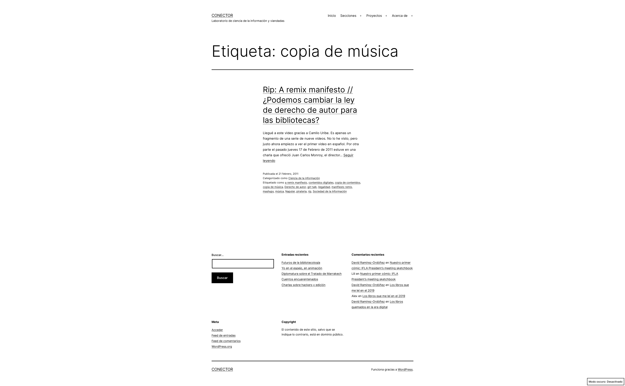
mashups (268, 191)
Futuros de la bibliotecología (301, 262)
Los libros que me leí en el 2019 (383, 296)
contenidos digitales (321, 182)
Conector (222, 15)
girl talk (312, 187)
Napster (290, 191)
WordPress (405, 369)
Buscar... (218, 255)
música (279, 191)
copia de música (273, 187)
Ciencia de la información (304, 178)
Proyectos (374, 16)
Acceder (217, 330)
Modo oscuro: (597, 381)
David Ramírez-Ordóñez (368, 262)
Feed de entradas (224, 335)
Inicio (332, 16)
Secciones (348, 16)
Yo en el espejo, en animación (302, 268)
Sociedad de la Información (330, 191)
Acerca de (400, 16)
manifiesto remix (342, 187)
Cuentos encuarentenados (300, 279)
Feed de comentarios (226, 341)
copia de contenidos (347, 182)
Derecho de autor (295, 187)
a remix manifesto (296, 182)
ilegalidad (324, 187)
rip (309, 191)
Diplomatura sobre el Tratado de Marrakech (312, 273)
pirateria (301, 191)
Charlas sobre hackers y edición (304, 285)
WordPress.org (222, 346)
